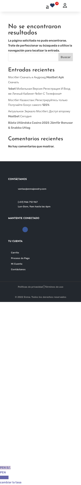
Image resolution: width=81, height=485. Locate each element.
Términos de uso (54, 287)
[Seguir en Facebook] (25, 229)
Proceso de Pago (20, 258)
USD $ (10, 480)
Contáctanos (18, 269)
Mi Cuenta (16, 264)
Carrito (15, 252)
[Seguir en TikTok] (39, 229)
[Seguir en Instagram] (32, 229)
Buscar (66, 57)
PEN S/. (5, 470)
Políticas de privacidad (30, 287)
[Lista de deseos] (53, 5)
